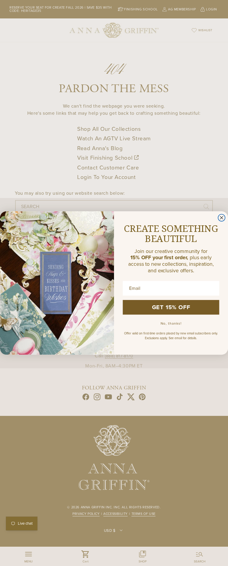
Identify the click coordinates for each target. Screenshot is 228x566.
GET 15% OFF (171, 307)
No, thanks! (171, 323)
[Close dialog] (221, 217)
